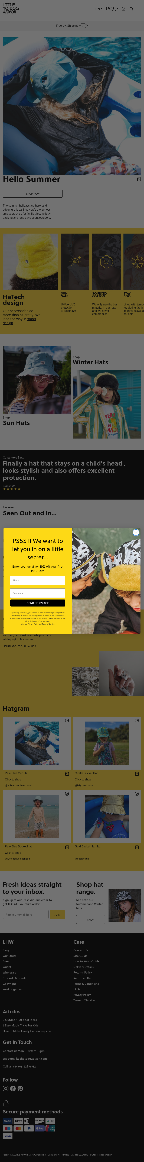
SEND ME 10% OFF (38, 603)
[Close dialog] (136, 533)
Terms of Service (48, 624)
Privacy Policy (33, 624)
